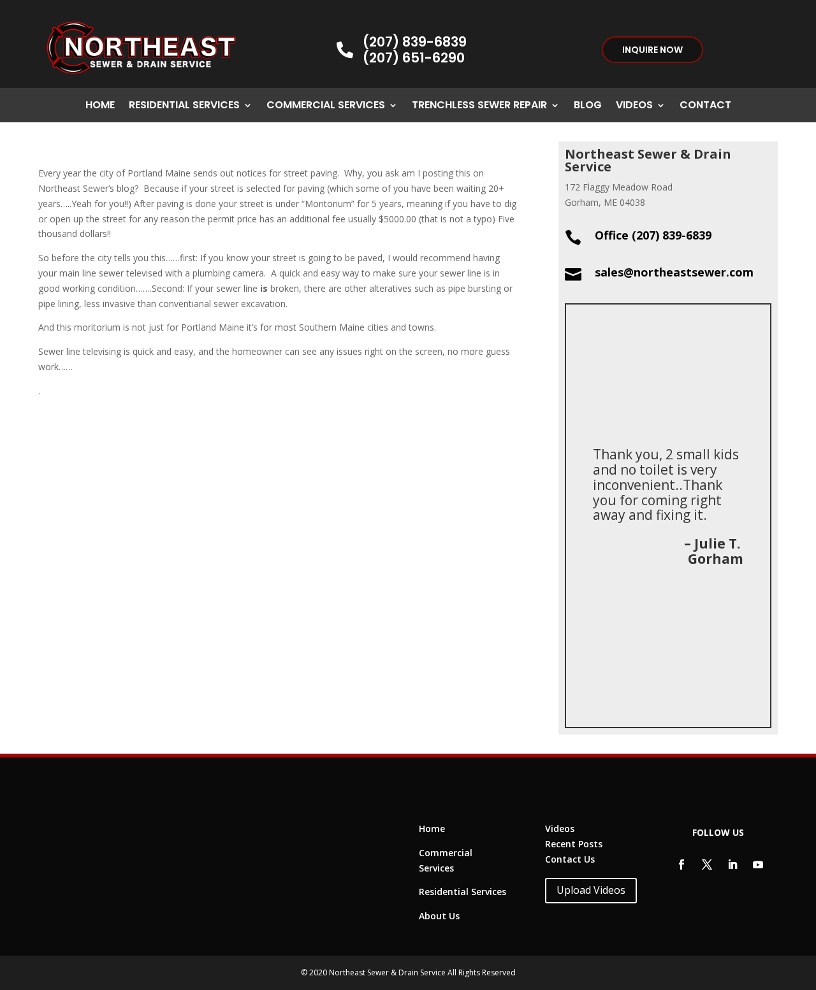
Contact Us (570, 859)
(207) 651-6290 (414, 57)
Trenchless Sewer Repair (479, 106)
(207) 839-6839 (415, 41)
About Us (439, 916)
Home (100, 106)
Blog (588, 106)
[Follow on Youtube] (758, 864)
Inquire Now (652, 49)
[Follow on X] (707, 864)
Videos (634, 106)
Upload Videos (591, 890)
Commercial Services (325, 106)
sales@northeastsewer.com (674, 272)
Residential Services (184, 106)
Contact (705, 106)
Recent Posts (573, 844)
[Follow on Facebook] (681, 864)
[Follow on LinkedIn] (732, 864)
